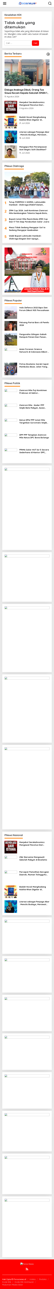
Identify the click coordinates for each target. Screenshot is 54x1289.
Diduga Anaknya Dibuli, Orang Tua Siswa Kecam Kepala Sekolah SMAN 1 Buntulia (25, 91)
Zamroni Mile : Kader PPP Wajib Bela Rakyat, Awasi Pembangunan (32, 406)
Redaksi (42, 1279)
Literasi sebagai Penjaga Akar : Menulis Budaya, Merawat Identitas (34, 133)
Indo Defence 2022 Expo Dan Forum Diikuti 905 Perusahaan (34, 308)
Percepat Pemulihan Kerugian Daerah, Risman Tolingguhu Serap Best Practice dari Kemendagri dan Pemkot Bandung (34, 873)
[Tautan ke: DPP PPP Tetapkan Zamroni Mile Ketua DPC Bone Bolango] (10, 439)
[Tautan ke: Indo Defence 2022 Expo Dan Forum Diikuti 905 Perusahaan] (10, 312)
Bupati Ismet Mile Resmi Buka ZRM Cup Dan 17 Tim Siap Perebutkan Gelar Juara (29, 220)
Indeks (33, 1279)
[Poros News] (28, 3)
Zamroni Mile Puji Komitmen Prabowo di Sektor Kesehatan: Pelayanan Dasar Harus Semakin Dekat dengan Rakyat (34, 391)
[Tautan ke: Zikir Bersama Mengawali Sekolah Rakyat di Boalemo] (10, 861)
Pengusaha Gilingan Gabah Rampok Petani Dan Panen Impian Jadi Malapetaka (32, 335)
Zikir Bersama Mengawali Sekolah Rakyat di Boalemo (33, 858)
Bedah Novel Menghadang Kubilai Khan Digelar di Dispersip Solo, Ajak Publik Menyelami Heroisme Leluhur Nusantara (33, 118)
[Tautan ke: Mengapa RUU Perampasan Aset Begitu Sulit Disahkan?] (10, 151)
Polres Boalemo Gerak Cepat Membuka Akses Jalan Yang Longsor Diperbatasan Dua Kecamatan (34, 365)
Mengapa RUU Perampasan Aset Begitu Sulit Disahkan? (33, 148)
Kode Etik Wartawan (24, 1282)
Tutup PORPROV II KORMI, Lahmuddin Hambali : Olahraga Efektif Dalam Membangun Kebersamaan (27, 203)
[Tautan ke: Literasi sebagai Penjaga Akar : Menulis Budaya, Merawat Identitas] (10, 136)
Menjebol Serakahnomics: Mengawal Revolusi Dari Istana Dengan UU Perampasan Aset (32, 103)
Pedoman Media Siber (12, 1284)
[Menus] (4, 3)
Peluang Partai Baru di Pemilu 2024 (34, 323)
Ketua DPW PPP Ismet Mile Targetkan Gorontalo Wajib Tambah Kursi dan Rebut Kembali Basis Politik (33, 421)
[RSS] (27, 1269)
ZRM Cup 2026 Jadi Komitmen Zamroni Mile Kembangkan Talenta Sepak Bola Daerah (28, 211)
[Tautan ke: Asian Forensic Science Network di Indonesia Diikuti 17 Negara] (10, 353)
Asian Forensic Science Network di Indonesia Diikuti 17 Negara (34, 350)
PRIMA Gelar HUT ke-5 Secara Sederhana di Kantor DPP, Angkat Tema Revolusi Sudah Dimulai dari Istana (34, 451)
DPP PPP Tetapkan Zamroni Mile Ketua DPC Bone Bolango (34, 436)
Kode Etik (6, 1282)
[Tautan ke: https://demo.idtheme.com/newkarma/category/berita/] (48, 54)
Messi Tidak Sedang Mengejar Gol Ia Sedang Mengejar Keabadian (27, 228)
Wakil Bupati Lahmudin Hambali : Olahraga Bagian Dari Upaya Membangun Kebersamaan (25, 237)
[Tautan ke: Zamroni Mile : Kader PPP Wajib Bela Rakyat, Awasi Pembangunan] (10, 409)
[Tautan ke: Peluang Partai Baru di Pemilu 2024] (10, 325)
